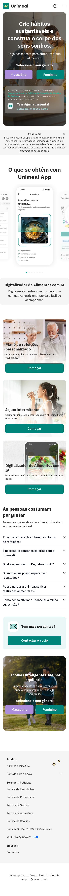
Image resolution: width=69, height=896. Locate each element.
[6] (42, 272)
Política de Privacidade (40, 93)
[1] (29, 272)
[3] (34, 272)
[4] (37, 272)
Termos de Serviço (17, 93)
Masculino (18, 74)
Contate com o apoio (19, 774)
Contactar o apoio (34, 640)
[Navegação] (64, 6)
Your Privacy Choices (19, 837)
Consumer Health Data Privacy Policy (29, 829)
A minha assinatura (18, 766)
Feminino (50, 74)
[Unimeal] (15, 6)
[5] (40, 272)
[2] (31, 272)
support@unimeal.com (34, 879)
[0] (26, 272)
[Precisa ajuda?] (55, 6)
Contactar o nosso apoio (32, 108)
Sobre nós (13, 852)
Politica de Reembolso (20, 789)
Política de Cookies (18, 821)
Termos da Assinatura (20, 813)
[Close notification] (64, 134)
